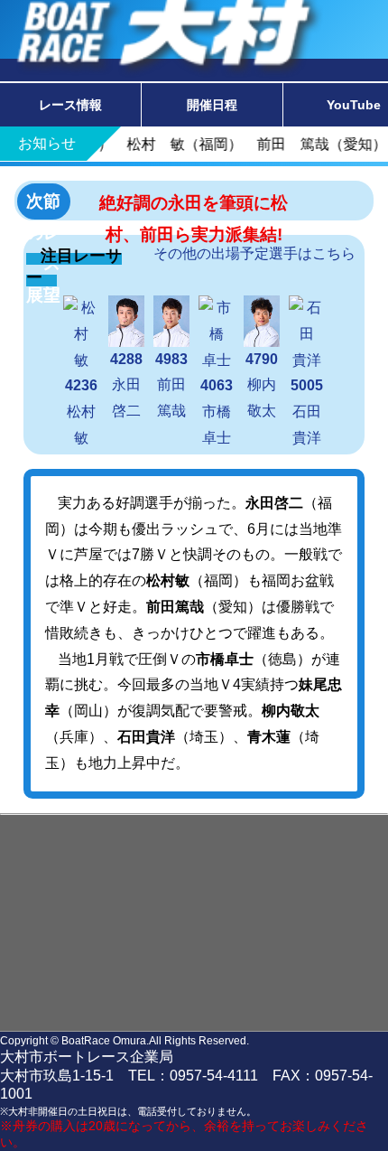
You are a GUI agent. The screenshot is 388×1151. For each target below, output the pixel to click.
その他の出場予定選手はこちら (254, 253)
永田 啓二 (132, 384)
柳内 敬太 (268, 384)
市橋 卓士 (222, 411)
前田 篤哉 (177, 384)
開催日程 (212, 105)
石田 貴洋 (313, 411)
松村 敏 (87, 411)
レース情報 (70, 105)
